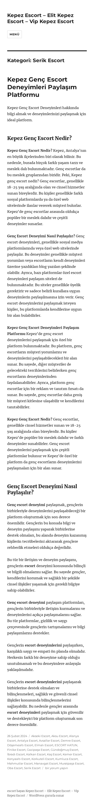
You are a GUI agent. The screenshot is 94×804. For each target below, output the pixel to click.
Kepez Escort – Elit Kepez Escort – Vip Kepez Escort (40, 18)
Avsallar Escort (49, 740)
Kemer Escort (72, 754)
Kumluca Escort (66, 759)
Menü (14, 34)
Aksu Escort (59, 736)
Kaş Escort (54, 754)
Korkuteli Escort (42, 759)
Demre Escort (70, 740)
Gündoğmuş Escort (64, 749)
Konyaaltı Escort (18, 759)
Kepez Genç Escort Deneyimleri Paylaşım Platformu (42, 87)
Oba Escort (15, 768)
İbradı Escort (16, 754)
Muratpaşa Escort (71, 763)
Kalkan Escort (36, 754)
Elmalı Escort (44, 745)
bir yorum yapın (56, 768)
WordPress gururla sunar (46, 795)
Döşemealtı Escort (20, 745)
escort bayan (16, 791)
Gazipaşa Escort (38, 749)
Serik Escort (32, 768)
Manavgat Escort (46, 763)
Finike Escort (16, 749)
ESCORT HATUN (66, 745)
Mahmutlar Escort (20, 763)
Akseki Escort (40, 736)
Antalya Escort (27, 740)
